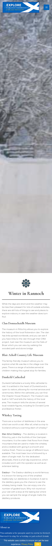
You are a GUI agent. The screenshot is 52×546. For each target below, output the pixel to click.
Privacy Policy (27, 544)
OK (37, 544)
